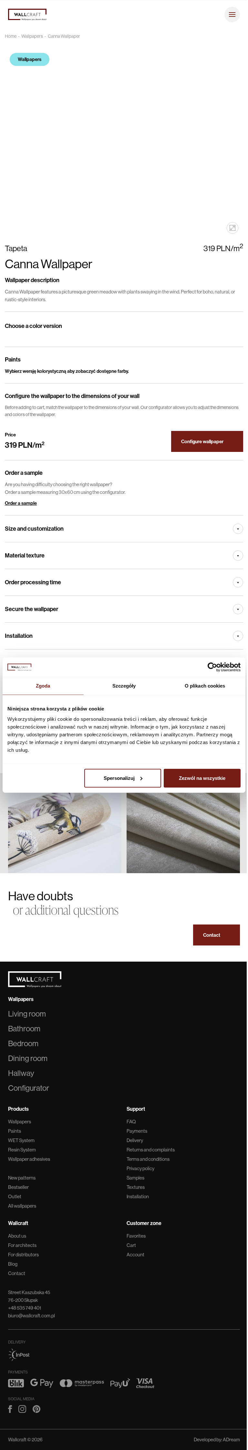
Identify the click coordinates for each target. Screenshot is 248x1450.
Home (10, 36)
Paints (14, 1131)
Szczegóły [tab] (124, 686)
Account (135, 1254)
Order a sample (21, 503)
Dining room (27, 1058)
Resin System (22, 1149)
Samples (135, 1177)
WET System (21, 1140)
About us (17, 1236)
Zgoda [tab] (43, 686)
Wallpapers (32, 36)
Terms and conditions (148, 1159)
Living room (27, 1013)
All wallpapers (22, 1206)
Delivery (135, 1140)
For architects (22, 1245)
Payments (137, 1131)
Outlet (14, 1196)
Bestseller (18, 1187)
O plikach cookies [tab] (205, 686)
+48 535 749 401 (24, 1308)
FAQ (131, 1121)
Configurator (28, 1088)
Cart (131, 1245)
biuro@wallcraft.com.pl (31, 1315)
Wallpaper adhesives (29, 1159)
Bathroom (24, 1028)
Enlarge (232, 228)
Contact (16, 1273)
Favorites (136, 1236)
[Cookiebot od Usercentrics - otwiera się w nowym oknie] (212, 667)
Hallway (21, 1073)
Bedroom (23, 1043)
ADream (231, 1439)
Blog (12, 1264)
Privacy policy (140, 1168)
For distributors (23, 1254)
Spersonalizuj (119, 778)
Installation (138, 1196)
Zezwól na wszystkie (202, 778)
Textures (136, 1187)
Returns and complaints (151, 1149)
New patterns (22, 1177)
